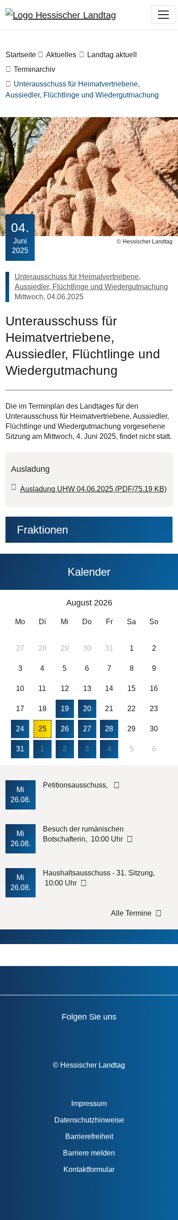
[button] (87, 530)
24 (20, 729)
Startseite (20, 55)
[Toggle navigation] (163, 14)
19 (65, 709)
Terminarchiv (34, 69)
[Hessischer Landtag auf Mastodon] (135, 1037)
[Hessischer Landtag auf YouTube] (57, 1037)
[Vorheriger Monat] (17, 603)
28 (109, 729)
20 (87, 709)
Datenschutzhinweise (89, 1120)
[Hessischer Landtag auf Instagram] (109, 1037)
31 (20, 749)
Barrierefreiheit (89, 1136)
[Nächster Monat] (159, 603)
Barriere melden (89, 1153)
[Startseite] (60, 14)
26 (65, 729)
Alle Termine (131, 913)
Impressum (89, 1103)
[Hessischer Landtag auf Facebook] (31, 1037)
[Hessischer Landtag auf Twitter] (83, 1037)
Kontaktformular (89, 1169)
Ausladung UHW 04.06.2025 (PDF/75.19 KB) (93, 489)
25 (42, 729)
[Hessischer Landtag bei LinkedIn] (161, 1037)
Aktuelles (61, 55)
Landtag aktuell (112, 55)
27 (87, 729)
